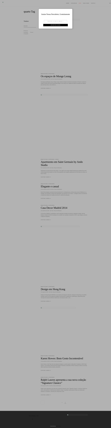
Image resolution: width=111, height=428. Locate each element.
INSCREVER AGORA (55, 25)
